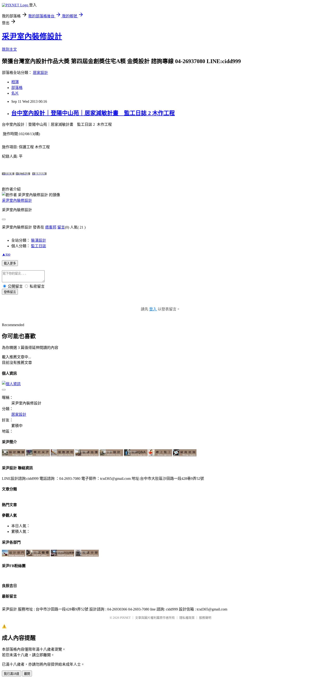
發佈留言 (10, 292)
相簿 (15, 82)
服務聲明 (205, 617)
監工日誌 (38, 246)
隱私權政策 (187, 617)
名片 (15, 93)
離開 (27, 673)
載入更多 (10, 263)
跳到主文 (9, 49)
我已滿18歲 (11, 673)
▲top (6, 254)
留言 (61, 227)
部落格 (17, 88)
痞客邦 (50, 227)
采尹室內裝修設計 (32, 36)
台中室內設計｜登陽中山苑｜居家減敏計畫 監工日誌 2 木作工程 (93, 113)
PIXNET (125, 617)
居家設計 (40, 73)
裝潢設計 (38, 240)
